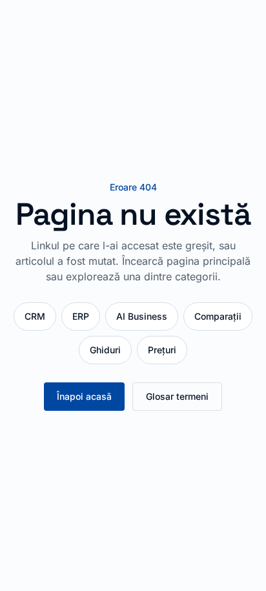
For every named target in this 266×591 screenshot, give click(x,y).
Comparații (217, 316)
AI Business (141, 316)
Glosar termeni (177, 396)
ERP (80, 316)
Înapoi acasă (84, 396)
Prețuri (162, 349)
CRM (35, 316)
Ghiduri (105, 349)
